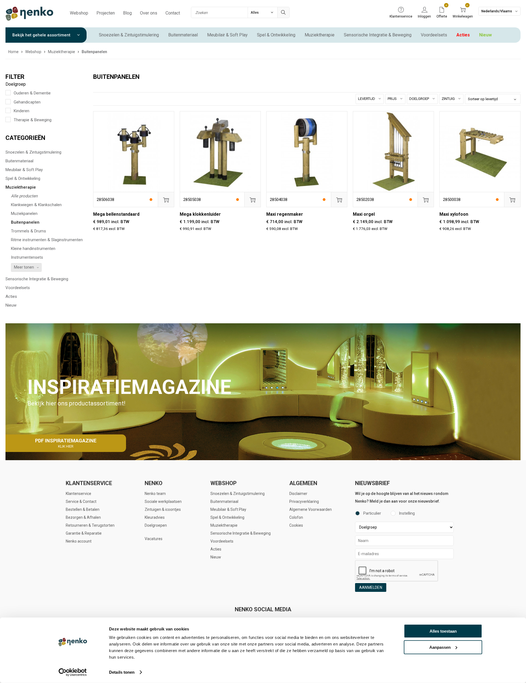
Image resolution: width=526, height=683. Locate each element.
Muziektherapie (320, 35)
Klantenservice (78, 493)
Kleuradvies (155, 517)
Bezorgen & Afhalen (83, 517)
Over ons (148, 13)
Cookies (296, 525)
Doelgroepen (156, 525)
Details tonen (122, 672)
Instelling (407, 513)
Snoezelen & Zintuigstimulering (129, 35)
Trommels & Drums (28, 231)
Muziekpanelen (24, 213)
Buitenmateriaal (183, 35)
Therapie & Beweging (33, 119)
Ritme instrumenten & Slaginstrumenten (47, 239)
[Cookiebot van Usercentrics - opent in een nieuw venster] (73, 672)
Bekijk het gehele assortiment (42, 35)
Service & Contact (81, 501)
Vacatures (153, 539)
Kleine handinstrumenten (33, 248)
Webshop (79, 13)
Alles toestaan (443, 631)
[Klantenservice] (401, 10)
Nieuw (485, 35)
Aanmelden (370, 587)
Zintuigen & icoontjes (163, 509)
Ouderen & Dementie (32, 93)
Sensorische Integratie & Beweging (377, 35)
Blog (127, 13)
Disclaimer (298, 493)
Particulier (372, 513)
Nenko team (155, 493)
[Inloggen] (424, 10)
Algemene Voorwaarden (310, 509)
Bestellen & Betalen (82, 509)
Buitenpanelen (25, 222)
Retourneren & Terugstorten (90, 525)
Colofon (296, 517)
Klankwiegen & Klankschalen (36, 204)
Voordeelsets (434, 35)
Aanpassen (440, 647)
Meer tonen (24, 267)
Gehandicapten (27, 102)
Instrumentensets (27, 257)
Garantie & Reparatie (84, 533)
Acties (463, 35)
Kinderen (21, 110)
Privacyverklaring (304, 501)
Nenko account (79, 541)
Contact (172, 13)
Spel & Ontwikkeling (276, 35)
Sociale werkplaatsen (163, 501)
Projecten (105, 13)
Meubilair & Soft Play (227, 35)
